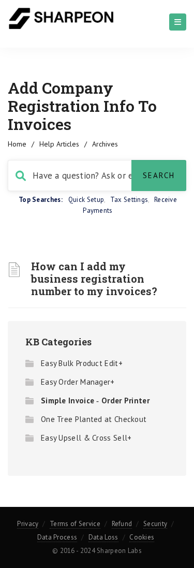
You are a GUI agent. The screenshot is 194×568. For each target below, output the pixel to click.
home (17, 144)
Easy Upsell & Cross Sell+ (86, 438)
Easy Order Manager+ (78, 382)
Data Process (57, 537)
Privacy (27, 523)
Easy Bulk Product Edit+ (82, 363)
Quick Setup (86, 199)
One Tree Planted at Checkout (93, 419)
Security (155, 523)
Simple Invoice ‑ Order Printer (95, 400)
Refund (122, 523)
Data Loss (103, 537)
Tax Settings (129, 199)
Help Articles (59, 144)
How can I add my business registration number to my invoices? (94, 278)
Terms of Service (75, 523)
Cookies (141, 537)
